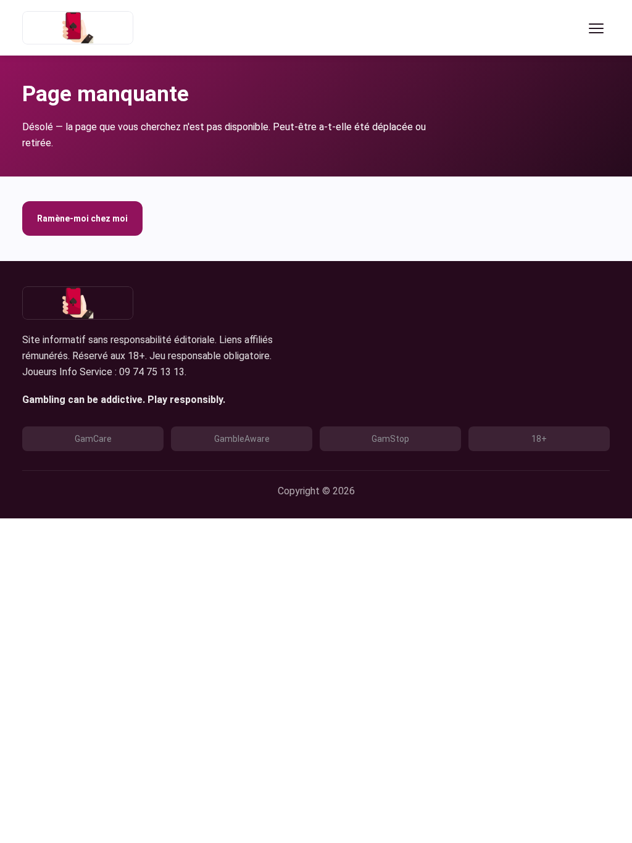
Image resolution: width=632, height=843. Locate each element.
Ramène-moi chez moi (82, 218)
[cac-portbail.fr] (77, 27)
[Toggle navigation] (596, 27)
